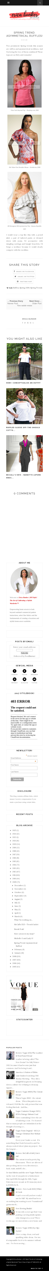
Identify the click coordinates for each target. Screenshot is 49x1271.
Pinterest (14, 683)
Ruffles (16, 288)
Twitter (24, 674)
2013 (14, 868)
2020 (14, 844)
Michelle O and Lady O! (23, 938)
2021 (14, 841)
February (18, 949)
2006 (14, 963)
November (18, 889)
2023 (14, 837)
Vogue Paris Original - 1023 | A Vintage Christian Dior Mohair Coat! (28, 1134)
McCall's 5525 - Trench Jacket (26, 924)
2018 (14, 851)
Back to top (36, 1268)
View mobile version (24, 306)
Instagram (34, 674)
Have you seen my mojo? (24, 934)
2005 (14, 967)
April (16, 913)
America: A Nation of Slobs (26, 1072)
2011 (13, 875)
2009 (14, 882)
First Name (15, 765)
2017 (14, 854)
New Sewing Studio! (24, 1208)
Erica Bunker (29, 319)
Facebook (15, 674)
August (17, 899)
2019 (14, 847)
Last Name (15, 772)
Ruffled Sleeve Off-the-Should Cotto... (23, 428)
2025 (14, 830)
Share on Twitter (26, 276)
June (16, 906)
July (15, 903)
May (16, 909)
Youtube (34, 683)
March (17, 916)
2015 (14, 861)
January (17, 953)
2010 (14, 878)
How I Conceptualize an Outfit (23, 383)
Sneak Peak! (19, 929)
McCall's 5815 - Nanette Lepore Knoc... (23, 476)
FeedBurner (30, 656)
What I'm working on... (23, 920)
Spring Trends (36, 288)
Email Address (23, 758)
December (18, 885)
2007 (14, 960)
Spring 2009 (25, 288)
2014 (14, 865)
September (19, 896)
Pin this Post (26, 281)
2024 (14, 834)
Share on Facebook (25, 271)
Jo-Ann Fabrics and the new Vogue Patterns (24, 1173)
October (17, 892)
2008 (14, 956)
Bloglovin (24, 683)
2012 (14, 872)
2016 (14, 858)
